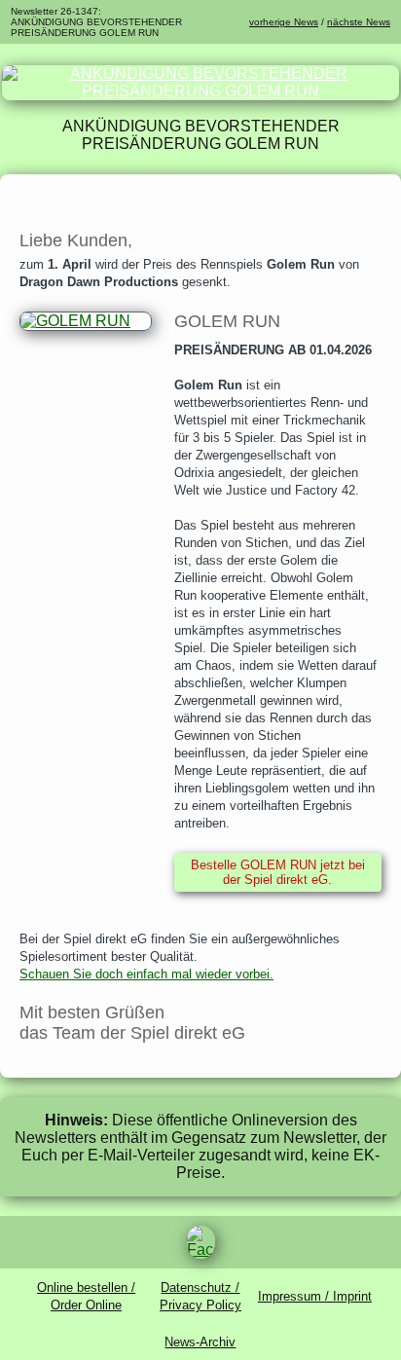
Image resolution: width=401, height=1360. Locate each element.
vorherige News (283, 22)
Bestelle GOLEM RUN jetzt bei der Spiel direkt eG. (278, 872)
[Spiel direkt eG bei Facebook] (200, 1242)
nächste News (358, 22)
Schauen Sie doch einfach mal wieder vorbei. (146, 974)
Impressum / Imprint (315, 1296)
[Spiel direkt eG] (200, 91)
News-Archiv (200, 1342)
